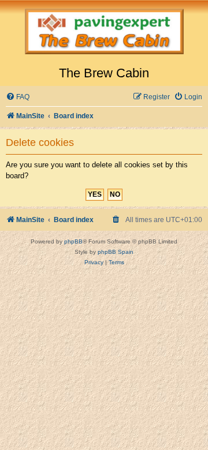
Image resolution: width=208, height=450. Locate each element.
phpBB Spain (115, 252)
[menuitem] (17, 97)
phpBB (73, 241)
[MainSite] (104, 33)
